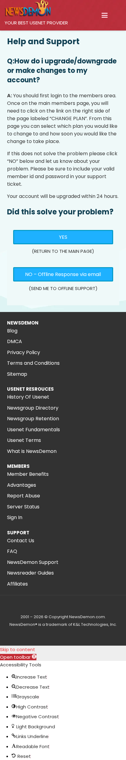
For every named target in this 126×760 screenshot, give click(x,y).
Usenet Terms (24, 440)
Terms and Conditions (33, 363)
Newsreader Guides (30, 572)
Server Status (23, 506)
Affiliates (17, 583)
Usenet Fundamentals (33, 429)
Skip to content (17, 649)
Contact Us (20, 540)
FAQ (12, 551)
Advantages (21, 485)
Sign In (14, 517)
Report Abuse (23, 495)
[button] (104, 15)
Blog (12, 330)
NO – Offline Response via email (63, 274)
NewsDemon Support (32, 562)
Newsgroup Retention (33, 418)
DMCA (14, 341)
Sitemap (17, 374)
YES (63, 237)
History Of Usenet (28, 396)
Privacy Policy (23, 352)
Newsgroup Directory (32, 407)
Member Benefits (28, 474)
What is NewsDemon (32, 451)
